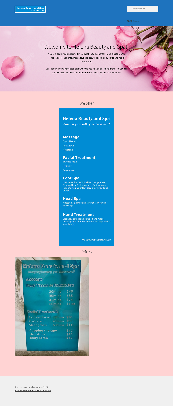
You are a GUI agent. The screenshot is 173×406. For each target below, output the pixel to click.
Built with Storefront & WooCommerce (33, 390)
